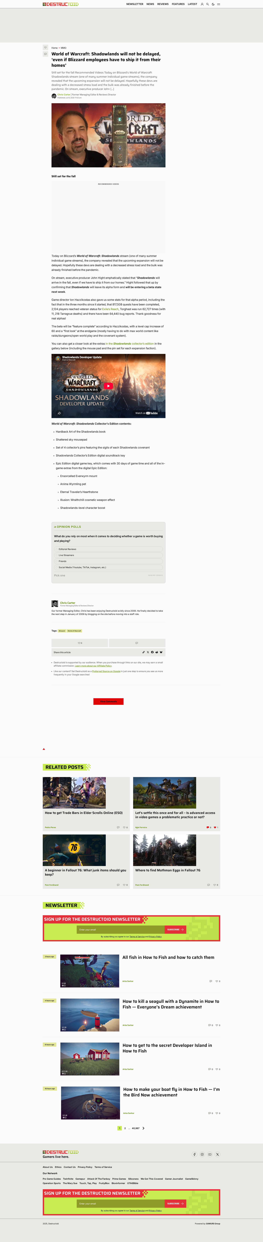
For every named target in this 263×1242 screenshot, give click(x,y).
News (150, 4)
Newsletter (134, 4)
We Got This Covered (152, 1178)
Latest (192, 4)
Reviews (163, 4)
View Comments (108, 701)
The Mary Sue (70, 1183)
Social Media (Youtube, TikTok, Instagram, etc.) (82, 567)
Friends (62, 561)
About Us (48, 1167)
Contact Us (70, 1167)
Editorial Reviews (67, 549)
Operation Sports (52, 1183)
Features (178, 4)
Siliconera (133, 1178)
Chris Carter (64, 94)
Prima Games (119, 1178)
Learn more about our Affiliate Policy (93, 665)
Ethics (58, 1167)
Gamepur (80, 1178)
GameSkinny (191, 1178)
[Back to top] (44, 749)
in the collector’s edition (130, 343)
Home (55, 48)
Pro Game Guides (52, 1178)
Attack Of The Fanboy (98, 1178)
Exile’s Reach (110, 309)
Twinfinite (68, 1178)
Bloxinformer (118, 1183)
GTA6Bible (132, 1183)
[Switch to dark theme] (213, 4)
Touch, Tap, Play (88, 1183)
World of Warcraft (74, 631)
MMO (63, 48)
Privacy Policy (155, 936)
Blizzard (62, 631)
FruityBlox (104, 1183)
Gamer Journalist (174, 1178)
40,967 (135, 1128)
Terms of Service (137, 936)
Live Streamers (66, 555)
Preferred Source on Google (106, 671)
